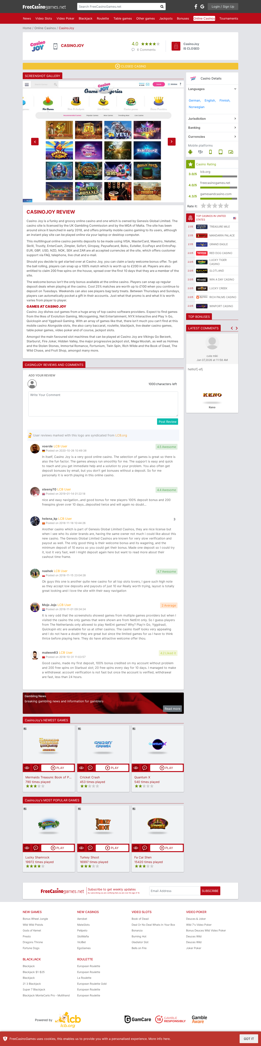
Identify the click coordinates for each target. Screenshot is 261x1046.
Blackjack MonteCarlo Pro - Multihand (46, 995)
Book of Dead (140, 918)
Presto (27, 936)
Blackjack (85, 18)
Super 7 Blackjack (34, 989)
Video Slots (43, 18)
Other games (145, 18)
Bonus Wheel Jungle (35, 918)
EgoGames (84, 948)
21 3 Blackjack (32, 983)
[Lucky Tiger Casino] (202, 261)
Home (27, 28)
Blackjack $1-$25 (34, 972)
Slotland (216, 270)
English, (210, 100)
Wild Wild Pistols (33, 924)
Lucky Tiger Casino (218, 262)
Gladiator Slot (140, 942)
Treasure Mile (219, 226)
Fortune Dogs (31, 948)
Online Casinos (204, 18)
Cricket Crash (90, 777)
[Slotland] (202, 270)
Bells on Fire (139, 948)
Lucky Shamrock (37, 857)
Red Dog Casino (220, 253)
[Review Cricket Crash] (103, 744)
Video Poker (65, 18)
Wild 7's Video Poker (199, 924)
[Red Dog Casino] (202, 253)
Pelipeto (82, 930)
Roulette (103, 18)
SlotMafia (83, 936)
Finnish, (225, 100)
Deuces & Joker (196, 918)
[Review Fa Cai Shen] (158, 824)
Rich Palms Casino (222, 297)
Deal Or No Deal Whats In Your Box (153, 924)
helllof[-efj (195, 369)
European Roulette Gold (92, 983)
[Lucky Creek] (202, 288)
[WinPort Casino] (202, 305)
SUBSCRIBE (210, 891)
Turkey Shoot (89, 857)
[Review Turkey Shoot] (103, 824)
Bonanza (137, 930)
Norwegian (196, 107)
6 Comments (146, 50)
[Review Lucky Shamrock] (49, 824)
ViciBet (81, 942)
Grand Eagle (218, 244)
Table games (122, 18)
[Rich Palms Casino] (202, 297)
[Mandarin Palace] (202, 235)
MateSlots (83, 924)
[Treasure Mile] (202, 226)
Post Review (168, 422)
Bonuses (183, 18)
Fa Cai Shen (143, 857)
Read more (172, 709)
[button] (34, 141)
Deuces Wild (194, 936)
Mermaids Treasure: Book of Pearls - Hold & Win (60, 777)
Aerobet (82, 918)
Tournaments (228, 18)
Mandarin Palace (222, 235)
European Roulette (88, 966)
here (166, 1039)
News (27, 18)
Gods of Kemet (32, 930)
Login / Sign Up (223, 6)
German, (195, 100)
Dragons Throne (33, 942)
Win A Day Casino (221, 279)
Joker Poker (193, 948)
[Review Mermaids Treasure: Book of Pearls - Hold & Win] (49, 744)
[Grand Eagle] (202, 244)
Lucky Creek (218, 288)
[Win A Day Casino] (202, 279)
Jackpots (166, 18)
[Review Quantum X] (158, 744)
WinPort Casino (221, 306)
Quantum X (142, 777)
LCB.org (121, 435)
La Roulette (84, 977)
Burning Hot (139, 936)
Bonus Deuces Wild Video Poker (206, 930)
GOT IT (249, 1039)
